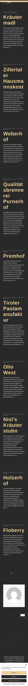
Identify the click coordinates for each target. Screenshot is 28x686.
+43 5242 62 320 (19, 660)
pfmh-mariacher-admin (10, 11)
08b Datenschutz (14, 683)
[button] (25, 664)
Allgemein (13, 13)
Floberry (13, 530)
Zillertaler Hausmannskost (14, 615)
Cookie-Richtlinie (7, 683)
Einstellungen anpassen (14, 680)
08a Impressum (21, 683)
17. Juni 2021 (6, 13)
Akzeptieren (14, 672)
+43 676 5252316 (8, 660)
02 (14, 573)
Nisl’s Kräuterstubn (12, 425)
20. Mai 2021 (20, 64)
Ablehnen (14, 676)
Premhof (14, 256)
